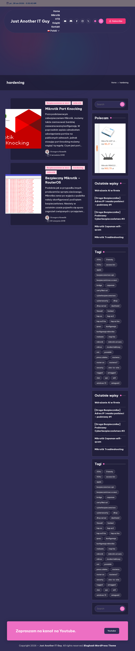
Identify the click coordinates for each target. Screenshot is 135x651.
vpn (106, 378)
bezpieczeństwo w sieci (107, 280)
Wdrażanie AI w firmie (107, 190)
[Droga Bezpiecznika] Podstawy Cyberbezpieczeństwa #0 (110, 215)
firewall (100, 311)
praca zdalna (102, 357)
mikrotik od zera (115, 342)
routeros (115, 357)
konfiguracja (111, 326)
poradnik (108, 352)
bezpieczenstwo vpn (105, 275)
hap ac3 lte (101, 321)
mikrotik (77, 103)
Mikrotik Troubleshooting (109, 237)
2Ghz (99, 259)
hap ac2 (110, 316)
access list (110, 265)
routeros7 (113, 362)
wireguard (115, 383)
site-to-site (114, 368)
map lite (112, 337)
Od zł (106, 144)
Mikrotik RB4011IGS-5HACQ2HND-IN (109, 165)
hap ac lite (115, 321)
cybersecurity (102, 301)
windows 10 (101, 383)
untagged (112, 373)
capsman (110, 285)
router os (100, 362)
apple (99, 270)
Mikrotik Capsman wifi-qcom (108, 228)
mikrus (99, 347)
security (100, 368)
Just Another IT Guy (30, 21)
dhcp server (101, 306)
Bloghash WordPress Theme (100, 645)
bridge (99, 285)
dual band (115, 306)
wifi (114, 378)
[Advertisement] (67, 55)
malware (100, 337)
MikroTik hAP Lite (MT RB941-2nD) (109, 141)
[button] (116, 21)
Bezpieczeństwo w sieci (58, 103)
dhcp (115, 301)
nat (98, 352)
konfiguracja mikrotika (105, 332)
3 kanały (109, 259)
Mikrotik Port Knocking (63, 109)
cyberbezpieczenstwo (106, 295)
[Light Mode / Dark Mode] (95, 21)
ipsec (99, 326)
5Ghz (99, 265)
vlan (98, 378)
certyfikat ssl (102, 290)
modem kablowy (113, 347)
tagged (100, 373)
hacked (111, 311)
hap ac (99, 316)
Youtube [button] (112, 630)
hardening (78, 168)
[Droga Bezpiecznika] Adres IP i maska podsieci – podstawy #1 (109, 201)
